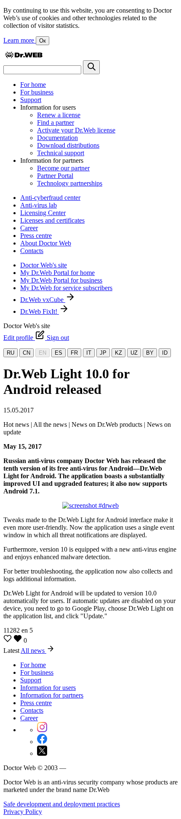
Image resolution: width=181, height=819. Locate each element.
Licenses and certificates (52, 220)
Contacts (31, 250)
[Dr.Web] (23, 56)
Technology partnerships (69, 183)
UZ (134, 353)
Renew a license (58, 115)
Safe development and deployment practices (61, 804)
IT (88, 353)
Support (30, 99)
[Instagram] (42, 729)
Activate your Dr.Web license (76, 130)
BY (150, 353)
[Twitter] (42, 753)
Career (29, 228)
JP (103, 353)
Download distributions (68, 145)
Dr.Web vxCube (42, 299)
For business (36, 92)
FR (74, 353)
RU (10, 353)
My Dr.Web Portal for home (57, 272)
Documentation (57, 137)
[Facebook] (42, 741)
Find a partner (55, 122)
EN (42, 353)
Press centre (36, 235)
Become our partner (63, 168)
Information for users (48, 687)
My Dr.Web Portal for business (61, 280)
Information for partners (51, 695)
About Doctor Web (45, 243)
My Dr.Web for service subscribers (66, 287)
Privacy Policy (22, 811)
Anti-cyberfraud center (50, 197)
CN (26, 353)
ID (165, 353)
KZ (118, 353)
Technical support (60, 152)
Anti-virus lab (38, 205)
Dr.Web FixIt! (39, 311)
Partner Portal (55, 175)
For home (33, 84)
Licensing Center (43, 212)
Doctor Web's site (43, 265)
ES (58, 353)
